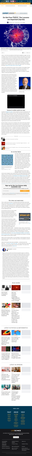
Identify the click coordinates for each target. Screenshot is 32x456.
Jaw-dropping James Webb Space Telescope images (16, 416)
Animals (4, 3)
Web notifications (15, 446)
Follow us (24, 52)
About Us (24, 441)
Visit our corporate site (19, 434)
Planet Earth (21, 3)
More (28, 3)
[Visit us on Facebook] (8, 1)
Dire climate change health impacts (10, 5)
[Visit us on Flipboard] (14, 1)
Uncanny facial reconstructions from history (16, 426)
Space (25, 3)
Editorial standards (6, 448)
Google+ (16, 243)
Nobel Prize (11, 203)
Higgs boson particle (9, 111)
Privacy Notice (26, 193)
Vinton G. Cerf (12, 22)
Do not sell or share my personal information (26, 449)
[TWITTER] (7, 250)
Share (3, 52)
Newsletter (29, 52)
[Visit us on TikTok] (15, 1)
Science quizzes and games (23, 415)
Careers (23, 446)
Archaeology (9, 3)
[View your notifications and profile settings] (28, 1)
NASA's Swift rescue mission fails (22, 5)
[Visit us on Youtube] (12, 1)
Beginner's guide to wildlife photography (23, 418)
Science (16, 3)
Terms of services (12, 193)
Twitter (12, 243)
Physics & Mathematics (16, 16)
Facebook (8, 243)
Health (13, 3)
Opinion (24, 22)
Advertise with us (5, 446)
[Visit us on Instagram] (11, 1)
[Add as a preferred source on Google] (16, 437)
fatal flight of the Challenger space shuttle (20, 175)
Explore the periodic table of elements (16, 423)
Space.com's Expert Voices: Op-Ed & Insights (13, 65)
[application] (16, 102)
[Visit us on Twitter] (9, 1)
